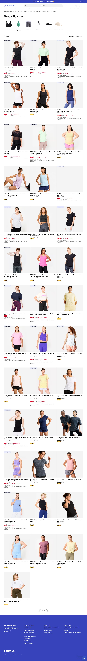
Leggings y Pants (38, 29)
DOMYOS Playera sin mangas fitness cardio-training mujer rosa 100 (69, 194)
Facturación (72, 9)
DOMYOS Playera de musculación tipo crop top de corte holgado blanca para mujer (42, 313)
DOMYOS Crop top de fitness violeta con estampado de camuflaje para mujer (16, 480)
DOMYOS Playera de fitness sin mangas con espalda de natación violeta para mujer (16, 194)
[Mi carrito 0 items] (81, 5)
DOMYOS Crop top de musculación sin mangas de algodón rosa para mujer (69, 480)
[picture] (17, 53)
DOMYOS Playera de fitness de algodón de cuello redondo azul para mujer (15, 520)
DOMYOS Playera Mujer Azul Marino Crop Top (14, 313)
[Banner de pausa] (80, 1)
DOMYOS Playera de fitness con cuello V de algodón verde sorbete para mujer (43, 152)
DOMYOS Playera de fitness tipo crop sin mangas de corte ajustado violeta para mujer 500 (43, 354)
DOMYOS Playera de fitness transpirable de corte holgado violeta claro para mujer (42, 562)
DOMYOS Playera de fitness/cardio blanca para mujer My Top (70, 354)
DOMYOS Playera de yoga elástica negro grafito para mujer (43, 520)
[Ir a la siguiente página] (47, 610)
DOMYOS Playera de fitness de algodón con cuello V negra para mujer (69, 68)
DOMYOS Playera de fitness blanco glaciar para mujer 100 (70, 396)
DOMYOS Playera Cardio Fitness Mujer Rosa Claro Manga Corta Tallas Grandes (16, 354)
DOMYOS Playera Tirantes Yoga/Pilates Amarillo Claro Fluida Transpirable (70, 562)
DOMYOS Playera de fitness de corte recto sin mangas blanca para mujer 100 (17, 110)
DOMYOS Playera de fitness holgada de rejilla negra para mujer (16, 152)
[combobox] (79, 36)
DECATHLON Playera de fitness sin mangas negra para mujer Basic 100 (43, 110)
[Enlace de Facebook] (5, 631)
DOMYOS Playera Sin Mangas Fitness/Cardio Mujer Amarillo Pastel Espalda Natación (69, 152)
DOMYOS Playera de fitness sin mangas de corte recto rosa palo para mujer (17, 396)
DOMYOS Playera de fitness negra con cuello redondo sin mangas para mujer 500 (17, 438)
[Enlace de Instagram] (10, 631)
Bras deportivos (8, 29)
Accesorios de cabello (58, 29)
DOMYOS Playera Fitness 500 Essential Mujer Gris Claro (17, 234)
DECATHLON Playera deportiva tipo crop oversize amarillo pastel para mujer (69, 313)
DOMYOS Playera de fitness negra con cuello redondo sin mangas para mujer (17, 562)
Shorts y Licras (29, 29)
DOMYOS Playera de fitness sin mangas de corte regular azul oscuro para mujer (68, 110)
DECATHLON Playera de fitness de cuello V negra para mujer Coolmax (70, 520)
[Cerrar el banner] (82, 1)
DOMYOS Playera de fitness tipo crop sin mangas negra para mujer (42, 235)
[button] (13, 75)
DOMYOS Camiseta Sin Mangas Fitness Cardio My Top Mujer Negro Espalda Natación (17, 275)
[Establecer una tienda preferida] (73, 5)
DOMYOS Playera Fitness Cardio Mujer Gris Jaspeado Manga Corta (43, 480)
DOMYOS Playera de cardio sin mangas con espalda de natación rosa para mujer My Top (42, 275)
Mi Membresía (80, 9)
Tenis (48, 29)
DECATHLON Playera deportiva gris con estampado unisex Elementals (69, 438)
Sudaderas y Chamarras (18, 30)
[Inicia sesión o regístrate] (79, 5)
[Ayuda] (76, 5)
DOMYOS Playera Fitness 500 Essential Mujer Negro (69, 234)
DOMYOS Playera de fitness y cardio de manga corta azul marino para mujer (43, 438)
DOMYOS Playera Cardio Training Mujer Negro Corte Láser (69, 275)
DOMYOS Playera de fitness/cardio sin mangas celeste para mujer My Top (43, 194)
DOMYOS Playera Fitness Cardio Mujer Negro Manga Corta (16, 68)
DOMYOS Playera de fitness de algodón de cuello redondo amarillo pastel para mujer (42, 396)
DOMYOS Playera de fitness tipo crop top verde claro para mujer (43, 68)
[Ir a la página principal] (9, 5)
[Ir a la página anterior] (39, 610)
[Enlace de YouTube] (7, 631)
